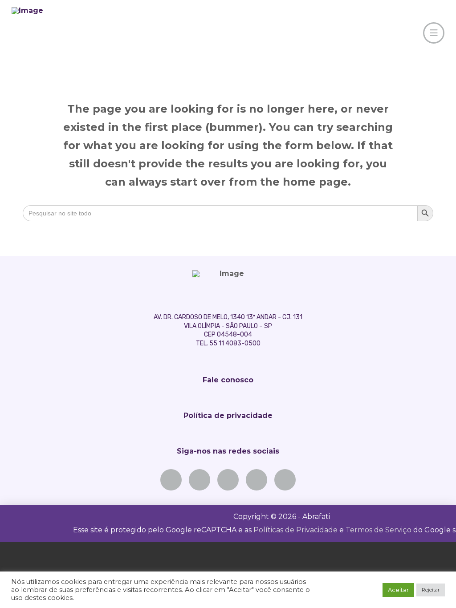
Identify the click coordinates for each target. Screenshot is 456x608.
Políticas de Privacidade (295, 530)
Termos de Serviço (378, 530)
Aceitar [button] (398, 589)
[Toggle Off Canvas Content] (433, 33)
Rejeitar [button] (431, 590)
